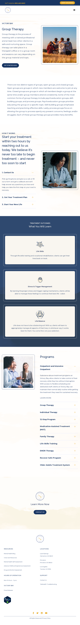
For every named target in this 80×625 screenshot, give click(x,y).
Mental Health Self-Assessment (13, 562)
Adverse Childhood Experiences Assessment (17, 566)
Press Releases (8, 590)
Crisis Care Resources (10, 557)
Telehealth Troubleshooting (48, 584)
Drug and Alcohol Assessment (13, 570)
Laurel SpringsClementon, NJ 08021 (46, 555)
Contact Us (43, 580)
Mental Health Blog (9, 553)
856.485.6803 (20, 3)
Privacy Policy (46, 618)
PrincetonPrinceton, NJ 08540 (46, 561)
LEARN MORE (45, 398)
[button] (19, 172)
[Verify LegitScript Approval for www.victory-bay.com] (7, 600)
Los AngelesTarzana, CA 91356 (45, 568)
